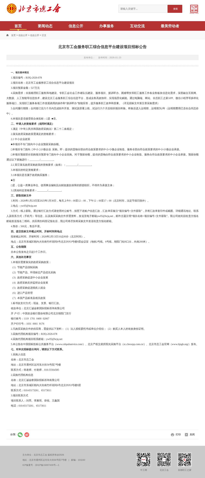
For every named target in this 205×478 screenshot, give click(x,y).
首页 (18, 26)
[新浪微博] (26, 434)
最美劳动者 (170, 26)
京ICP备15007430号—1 (47, 465)
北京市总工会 (34, 8)
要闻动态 (45, 26)
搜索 (175, 9)
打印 (178, 434)
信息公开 (76, 26)
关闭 (192, 434)
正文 (44, 35)
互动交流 (137, 26)
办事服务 (106, 26)
